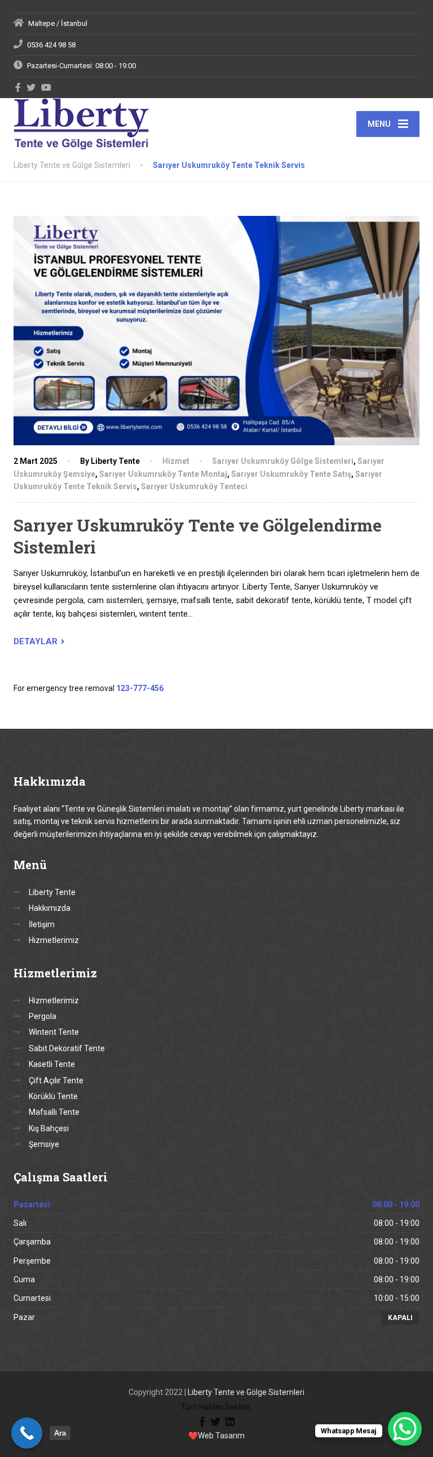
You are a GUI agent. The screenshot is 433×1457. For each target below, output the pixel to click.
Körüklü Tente (53, 1096)
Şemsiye (44, 1144)
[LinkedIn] (230, 1421)
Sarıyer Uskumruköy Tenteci (194, 486)
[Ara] (26, 1433)
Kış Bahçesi (49, 1128)
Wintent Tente (54, 1032)
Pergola (42, 1016)
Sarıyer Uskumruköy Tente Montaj (163, 474)
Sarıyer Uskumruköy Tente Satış (291, 474)
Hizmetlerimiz (54, 940)
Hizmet (175, 461)
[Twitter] (31, 87)
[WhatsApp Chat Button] (405, 1429)
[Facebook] (18, 87)
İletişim (42, 924)
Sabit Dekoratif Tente (67, 1048)
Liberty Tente (52, 892)
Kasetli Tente (52, 1064)
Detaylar (36, 641)
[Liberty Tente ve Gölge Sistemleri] (81, 123)
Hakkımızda (49, 908)
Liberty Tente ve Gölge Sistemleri (246, 1392)
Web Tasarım (221, 1435)
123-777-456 (140, 688)
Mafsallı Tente (54, 1112)
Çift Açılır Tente (56, 1080)
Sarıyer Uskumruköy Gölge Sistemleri (283, 461)
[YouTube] (46, 87)
